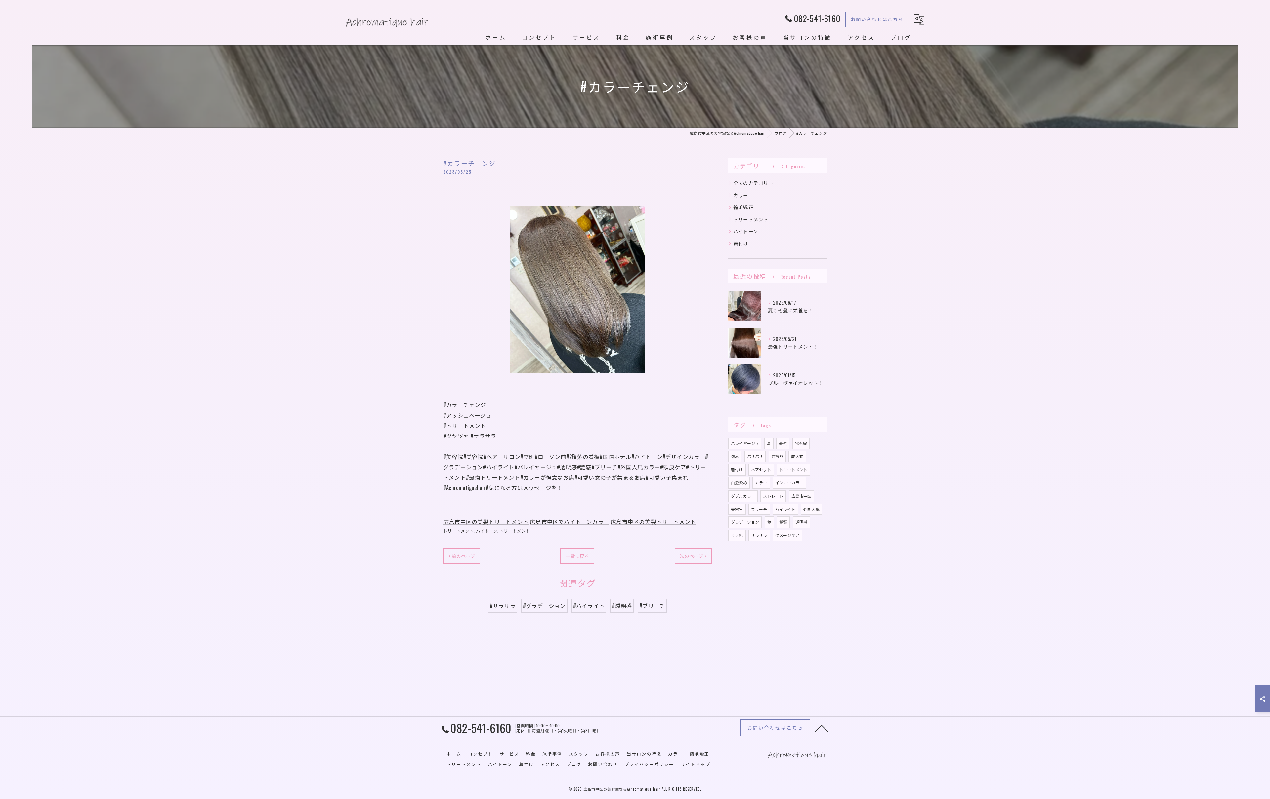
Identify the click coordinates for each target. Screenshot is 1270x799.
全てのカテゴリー (753, 182)
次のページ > (693, 555)
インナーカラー (789, 482)
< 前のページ (461, 555)
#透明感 (622, 605)
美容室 (737, 509)
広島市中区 (801, 496)
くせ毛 (737, 535)
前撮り (777, 456)
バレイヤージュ (745, 443)
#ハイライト (589, 605)
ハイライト (785, 509)
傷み (735, 456)
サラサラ (759, 535)
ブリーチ (759, 509)
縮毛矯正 (743, 207)
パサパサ (755, 456)
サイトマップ (695, 764)
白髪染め (739, 482)
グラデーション (745, 522)
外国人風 (811, 509)
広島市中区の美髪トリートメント (486, 521)
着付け (740, 243)
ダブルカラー (743, 496)
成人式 (797, 456)
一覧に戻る (577, 555)
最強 (783, 443)
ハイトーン (486, 530)
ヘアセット (761, 469)
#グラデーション (544, 605)
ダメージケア (787, 535)
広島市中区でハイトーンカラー (569, 521)
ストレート (773, 496)
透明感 (801, 522)
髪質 (783, 522)
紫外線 (801, 443)
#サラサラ (503, 605)
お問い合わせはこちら (877, 19)
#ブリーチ (652, 605)
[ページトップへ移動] (821, 728)
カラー (740, 195)
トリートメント (458, 530)
